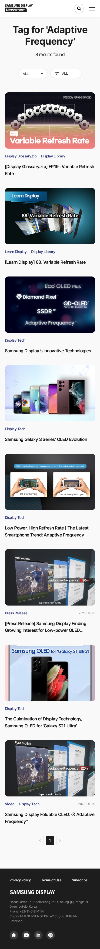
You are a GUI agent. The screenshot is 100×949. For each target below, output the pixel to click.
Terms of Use (51, 880)
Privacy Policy (20, 880)
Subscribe (79, 880)
